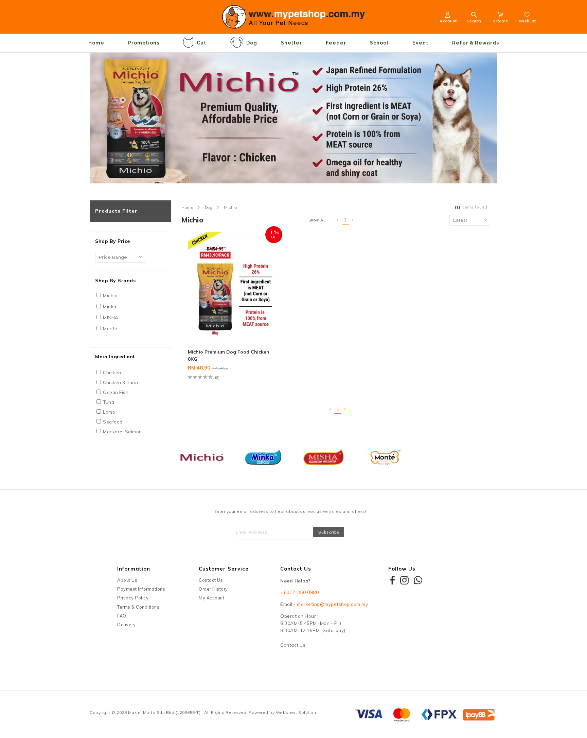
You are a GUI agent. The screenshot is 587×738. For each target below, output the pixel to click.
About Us (127, 580)
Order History (213, 589)
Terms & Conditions (138, 607)
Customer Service (224, 568)
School (379, 43)
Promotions (143, 43)
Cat (201, 43)
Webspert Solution (296, 712)
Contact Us (211, 580)
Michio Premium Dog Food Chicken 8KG (228, 355)
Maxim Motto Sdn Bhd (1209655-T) (164, 712)
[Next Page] (353, 220)
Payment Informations (141, 589)
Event (420, 43)
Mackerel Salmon (122, 431)
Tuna (108, 402)
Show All (317, 220)
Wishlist (527, 20)
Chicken (112, 372)
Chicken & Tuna (120, 382)
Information (133, 568)
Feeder (336, 43)
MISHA (111, 317)
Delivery (126, 624)
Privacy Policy (132, 597)
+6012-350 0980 (299, 592)
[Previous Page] (338, 220)
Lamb (109, 412)
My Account (211, 597)
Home (96, 43)
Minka (110, 306)
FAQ (121, 615)
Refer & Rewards (475, 43)
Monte (110, 328)
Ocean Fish (115, 392)
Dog (251, 43)
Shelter (291, 43)
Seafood (113, 422)
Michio (110, 295)
